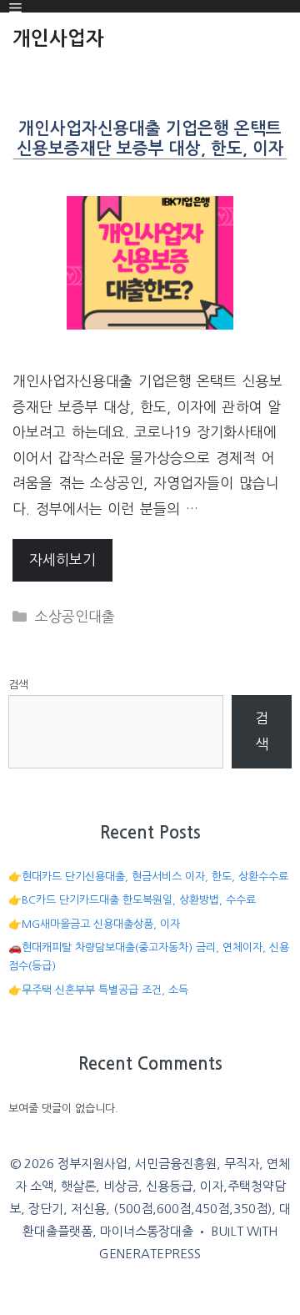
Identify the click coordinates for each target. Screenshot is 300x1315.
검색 (18, 684)
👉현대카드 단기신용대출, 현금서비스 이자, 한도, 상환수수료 (148, 876)
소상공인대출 (75, 616)
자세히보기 (62, 559)
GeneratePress (150, 1253)
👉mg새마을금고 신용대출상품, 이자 (94, 924)
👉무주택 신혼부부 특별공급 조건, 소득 (98, 990)
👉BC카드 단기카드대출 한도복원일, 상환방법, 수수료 (132, 899)
